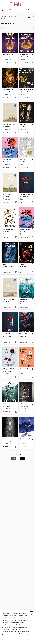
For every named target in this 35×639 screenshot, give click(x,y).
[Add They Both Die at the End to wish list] (32, 447)
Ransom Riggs (8, 441)
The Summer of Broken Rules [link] (9, 159)
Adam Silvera (24, 441)
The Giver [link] (22, 124)
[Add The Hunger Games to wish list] (32, 98)
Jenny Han (7, 126)
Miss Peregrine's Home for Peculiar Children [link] (9, 439)
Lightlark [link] (22, 264)
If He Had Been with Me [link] (25, 194)
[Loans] (28, 10)
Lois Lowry (23, 126)
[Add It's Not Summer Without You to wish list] (16, 202)
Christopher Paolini (9, 266)
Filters (4, 29)
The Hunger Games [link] (25, 89)
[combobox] (13, 10)
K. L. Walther (8, 161)
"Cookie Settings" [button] (23, 627)
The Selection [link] (23, 299)
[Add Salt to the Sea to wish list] (32, 412)
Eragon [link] (5, 264)
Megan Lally (24, 336)
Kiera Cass (23, 301)
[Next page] (23, 454)
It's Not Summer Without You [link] (9, 194)
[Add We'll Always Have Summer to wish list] (16, 307)
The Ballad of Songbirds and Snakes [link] (9, 89)
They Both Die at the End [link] (25, 439)
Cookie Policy (23, 634)
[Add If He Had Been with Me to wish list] (32, 202)
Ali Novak (23, 371)
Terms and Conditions (9, 616)
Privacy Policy (23, 616)
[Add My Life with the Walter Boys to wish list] (32, 377)
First (14, 458)
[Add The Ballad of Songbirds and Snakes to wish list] (16, 98)
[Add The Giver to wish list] (32, 133)
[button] (29, 18)
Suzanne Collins (9, 57)
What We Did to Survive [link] (25, 334)
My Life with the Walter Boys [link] (25, 369)
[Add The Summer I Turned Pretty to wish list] (16, 133)
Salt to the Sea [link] (23, 404)
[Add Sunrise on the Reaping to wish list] (16, 63)
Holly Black (7, 231)
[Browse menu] (32, 10)
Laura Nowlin (24, 196)
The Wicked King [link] (8, 404)
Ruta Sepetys (24, 406)
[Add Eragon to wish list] (16, 272)
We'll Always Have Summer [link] (9, 299)
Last (22, 458)
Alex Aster (23, 266)
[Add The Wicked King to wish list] (16, 412)
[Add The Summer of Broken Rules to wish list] (16, 167)
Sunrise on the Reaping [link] (9, 54)
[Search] (2, 9)
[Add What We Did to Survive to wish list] (32, 342)
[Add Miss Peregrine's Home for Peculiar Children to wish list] (16, 447)
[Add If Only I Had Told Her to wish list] (16, 377)
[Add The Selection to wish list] (32, 307)
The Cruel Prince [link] (8, 229)
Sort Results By (6, 24)
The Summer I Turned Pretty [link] (9, 124)
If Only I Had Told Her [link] (9, 369)
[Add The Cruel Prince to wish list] (16, 237)
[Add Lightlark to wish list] (32, 272)
